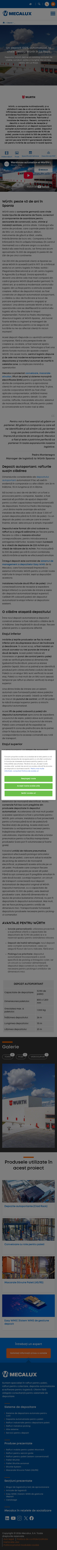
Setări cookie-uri (28, 793)
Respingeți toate (28, 778)
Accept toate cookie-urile (28, 786)
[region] (28, 775)
